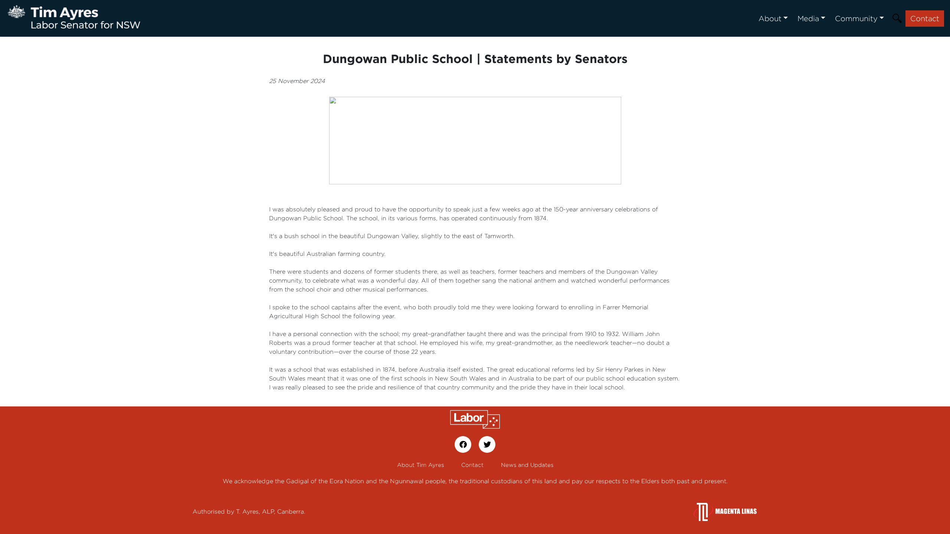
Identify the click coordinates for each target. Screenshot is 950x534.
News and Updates (527, 465)
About (770, 18)
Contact (924, 18)
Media (808, 18)
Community (856, 18)
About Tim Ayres (420, 465)
